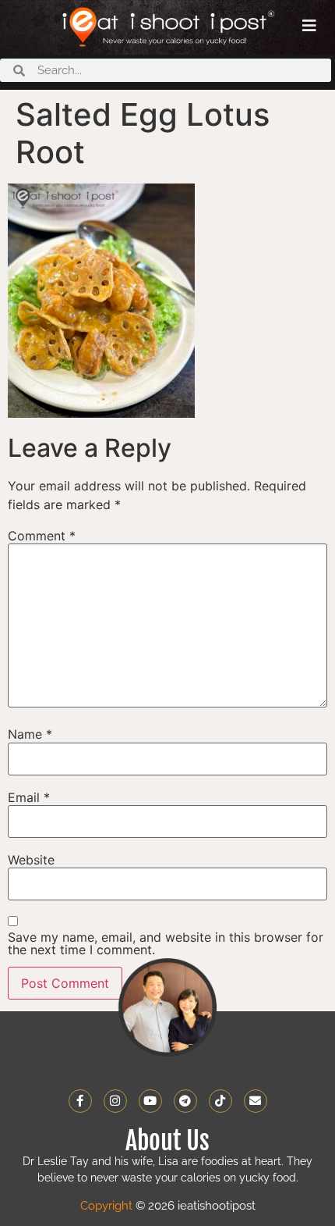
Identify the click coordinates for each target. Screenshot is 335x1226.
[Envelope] (255, 1101)
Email (29, 797)
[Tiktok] (220, 1101)
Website (31, 860)
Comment (42, 535)
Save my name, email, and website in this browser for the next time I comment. (165, 943)
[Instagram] (115, 1101)
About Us (167, 1141)
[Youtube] (150, 1101)
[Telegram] (185, 1101)
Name (30, 734)
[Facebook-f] (80, 1101)
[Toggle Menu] (309, 26)
